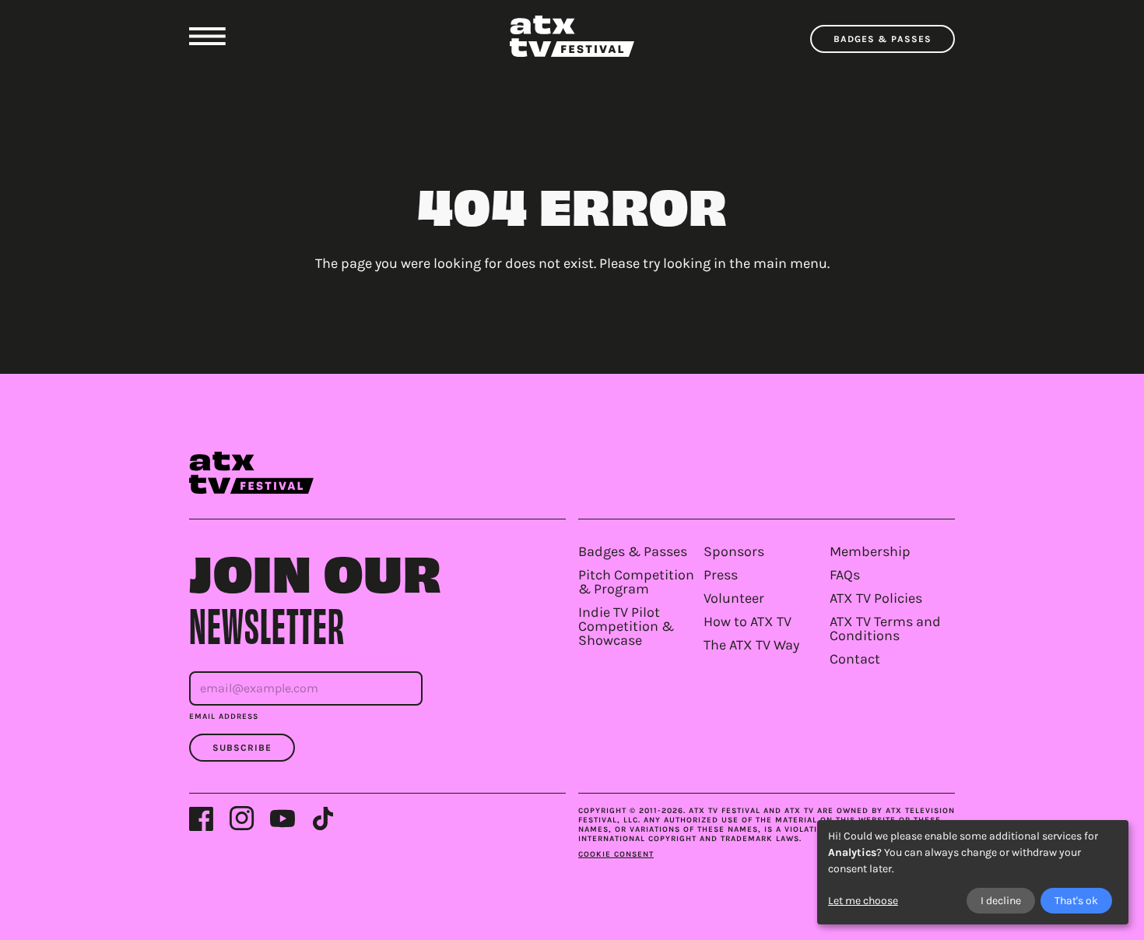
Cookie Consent (616, 854)
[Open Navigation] (207, 36)
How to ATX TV (747, 621)
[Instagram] (242, 818)
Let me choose (863, 900)
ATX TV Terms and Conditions (885, 628)
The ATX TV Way (751, 645)
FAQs (845, 575)
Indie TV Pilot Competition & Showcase (626, 626)
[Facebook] (201, 818)
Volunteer (734, 598)
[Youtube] (282, 818)
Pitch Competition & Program (636, 582)
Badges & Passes (882, 38)
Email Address (223, 716)
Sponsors (734, 551)
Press (721, 575)
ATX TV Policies (876, 598)
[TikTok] (323, 818)
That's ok (1076, 900)
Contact (855, 659)
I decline (1001, 900)
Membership (870, 551)
